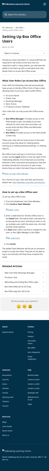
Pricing (30, 332)
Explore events (7, 332)
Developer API (33, 393)
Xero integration (34, 352)
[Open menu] (45, 4)
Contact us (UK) (33, 388)
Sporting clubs (7, 397)
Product (31, 336)
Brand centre (7, 431)
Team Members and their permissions (28, 182)
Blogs (4, 422)
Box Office (19, 28)
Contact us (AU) (33, 379)
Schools (5, 393)
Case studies (7, 426)
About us (5, 435)
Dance (4, 384)
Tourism (5, 406)
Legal (30, 404)
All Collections (7, 28)
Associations (7, 375)
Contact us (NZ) (33, 384)
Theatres (5, 401)
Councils (5, 379)
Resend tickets (33, 375)
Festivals (5, 388)
